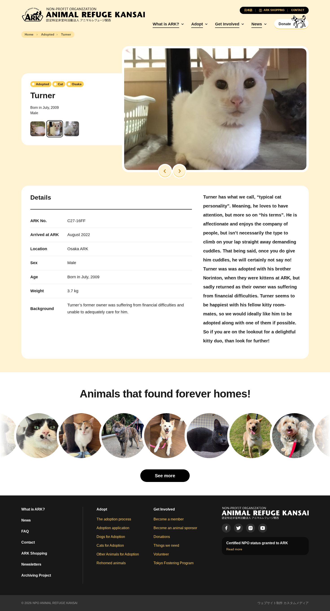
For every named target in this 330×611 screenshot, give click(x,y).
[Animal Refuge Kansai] (83, 14)
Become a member (169, 519)
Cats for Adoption (110, 545)
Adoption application (113, 528)
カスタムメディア (296, 603)
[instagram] (250, 528)
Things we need (166, 545)
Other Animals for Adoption (118, 554)
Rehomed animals (111, 563)
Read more (234, 549)
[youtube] (262, 528)
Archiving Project (36, 575)
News (256, 24)
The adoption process (114, 519)
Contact (28, 542)
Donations (162, 537)
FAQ (25, 531)
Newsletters (31, 564)
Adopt (197, 24)
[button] (165, 171)
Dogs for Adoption (111, 537)
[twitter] (238, 528)
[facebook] (226, 528)
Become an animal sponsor (175, 528)
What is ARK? (166, 24)
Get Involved (227, 24)
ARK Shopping (34, 553)
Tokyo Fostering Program (174, 563)
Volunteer (161, 554)
